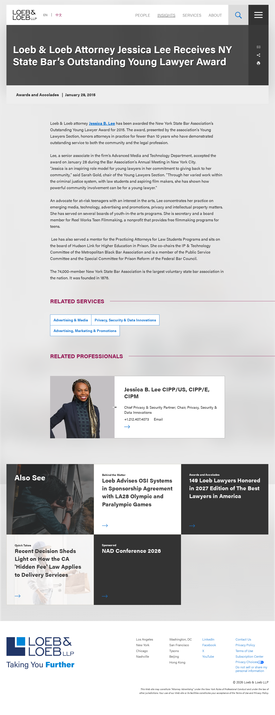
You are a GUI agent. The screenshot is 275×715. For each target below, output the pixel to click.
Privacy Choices (247, 661)
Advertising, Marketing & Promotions (85, 330)
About (215, 15)
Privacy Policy (245, 645)
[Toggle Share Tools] (258, 55)
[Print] (258, 63)
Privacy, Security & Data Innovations (125, 319)
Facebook (209, 645)
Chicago (142, 650)
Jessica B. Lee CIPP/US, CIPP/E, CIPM (167, 392)
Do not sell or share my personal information (251, 669)
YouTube (208, 656)
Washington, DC (180, 639)
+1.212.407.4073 (136, 419)
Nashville (142, 656)
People (142, 15)
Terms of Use (244, 650)
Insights (166, 15)
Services (192, 15)
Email (158, 419)
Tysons (174, 650)
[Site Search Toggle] (238, 15)
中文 (59, 14)
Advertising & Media (71, 319)
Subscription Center (249, 656)
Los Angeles (144, 639)
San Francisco (179, 645)
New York (142, 645)
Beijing (174, 656)
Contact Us (243, 639)
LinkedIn (208, 639)
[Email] (258, 47)
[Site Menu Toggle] (258, 15)
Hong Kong (177, 662)
